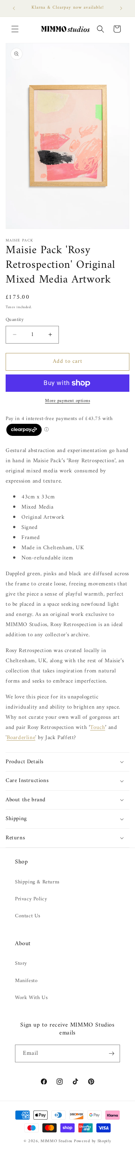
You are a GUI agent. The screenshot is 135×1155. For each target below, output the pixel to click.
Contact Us (27, 916)
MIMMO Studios (56, 1141)
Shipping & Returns (37, 882)
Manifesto (26, 980)
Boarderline (21, 738)
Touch (97, 728)
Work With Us (31, 997)
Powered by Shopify (92, 1141)
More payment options (67, 401)
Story (21, 963)
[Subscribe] (111, 1053)
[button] (15, 29)
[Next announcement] (121, 8)
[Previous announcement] (14, 8)
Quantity (15, 320)
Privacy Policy (31, 899)
